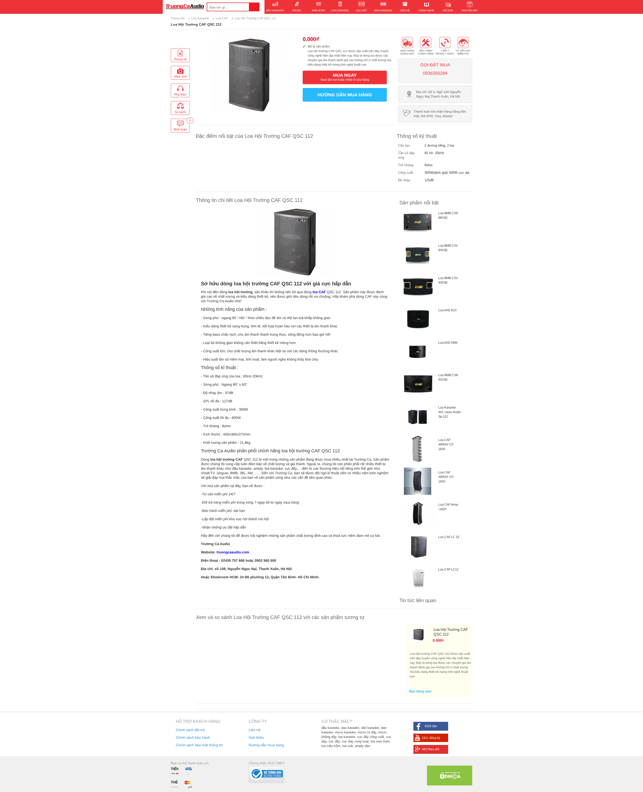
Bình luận (181, 126)
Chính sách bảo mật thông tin (199, 745)
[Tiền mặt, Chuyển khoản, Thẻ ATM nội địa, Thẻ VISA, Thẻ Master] (182, 777)
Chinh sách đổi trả (190, 730)
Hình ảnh (180, 76)
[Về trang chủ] (184, 7)
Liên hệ (254, 730)
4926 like (430, 726)
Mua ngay (344, 77)
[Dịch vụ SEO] (449, 784)
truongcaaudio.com (233, 552)
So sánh (180, 112)
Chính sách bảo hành (193, 737)
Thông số (180, 59)
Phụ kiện (180, 94)
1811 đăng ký (431, 738)
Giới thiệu (256, 737)
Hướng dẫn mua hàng (344, 94)
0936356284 (435, 73)
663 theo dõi (430, 749)
